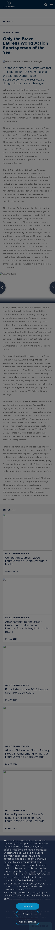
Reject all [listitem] (27, 914)
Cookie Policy (25, 880)
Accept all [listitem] (28, 906)
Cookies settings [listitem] (27, 922)
